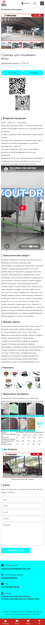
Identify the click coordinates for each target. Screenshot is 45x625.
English (26, 3)
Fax (6, 584)
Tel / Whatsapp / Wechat (14, 575)
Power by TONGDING (32, 614)
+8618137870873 (9, 578)
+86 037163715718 (10, 587)
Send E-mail (12, 73)
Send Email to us (11, 565)
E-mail (17, 623)
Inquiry (28, 623)
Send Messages (16, 550)
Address (8, 593)
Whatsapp (5, 623)
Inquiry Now (33, 73)
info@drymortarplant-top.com (16, 569)
